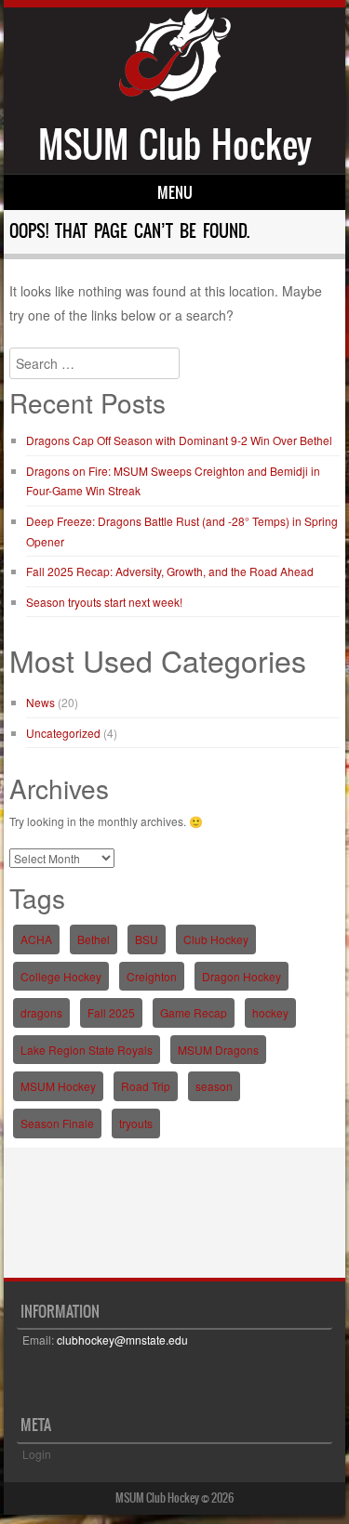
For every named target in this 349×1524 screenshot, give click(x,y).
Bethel (93, 939)
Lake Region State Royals (86, 1050)
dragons (41, 1012)
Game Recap (193, 1012)
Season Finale (57, 1123)
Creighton (152, 976)
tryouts (136, 1123)
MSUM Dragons (218, 1050)
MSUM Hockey (58, 1086)
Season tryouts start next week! (104, 602)
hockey (270, 1012)
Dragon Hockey (241, 976)
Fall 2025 (111, 1012)
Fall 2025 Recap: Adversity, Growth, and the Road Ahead (170, 571)
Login (36, 1454)
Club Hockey (215, 939)
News (40, 702)
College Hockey (60, 976)
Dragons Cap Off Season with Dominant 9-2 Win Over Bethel (179, 440)
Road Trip (145, 1086)
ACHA (36, 939)
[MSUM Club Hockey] (175, 95)
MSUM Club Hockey (175, 144)
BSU (146, 939)
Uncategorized (63, 733)
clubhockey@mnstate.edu (122, 1339)
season (214, 1086)
